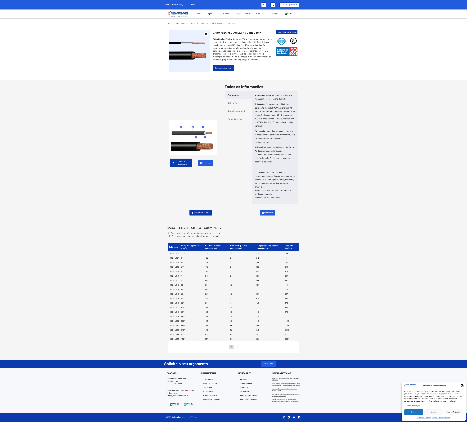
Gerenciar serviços (412, 406)
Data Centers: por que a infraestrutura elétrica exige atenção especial (286, 395)
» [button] (243, 347)
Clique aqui (187, 390)
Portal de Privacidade (248, 399)
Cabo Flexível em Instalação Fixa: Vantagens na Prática (285, 379)
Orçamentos (245, 391)
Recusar (434, 412)
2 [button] (235, 347)
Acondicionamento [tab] (237, 111)
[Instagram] (284, 417)
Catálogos (244, 387)
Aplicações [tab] (233, 103)
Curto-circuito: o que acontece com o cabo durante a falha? (284, 390)
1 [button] (231, 347)
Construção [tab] (233, 95)
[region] (233, 299)
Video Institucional (210, 383)
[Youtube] (294, 417)
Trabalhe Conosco (247, 383)
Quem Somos (208, 379)
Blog (238, 14)
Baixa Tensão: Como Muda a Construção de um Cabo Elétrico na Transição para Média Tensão (286, 384)
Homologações (208, 391)
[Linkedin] (299, 417)
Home (198, 14)
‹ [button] (227, 347)
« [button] (223, 347)
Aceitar (414, 412)
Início (170, 23)
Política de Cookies (424, 418)
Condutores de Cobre (194, 23)
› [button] (239, 347)
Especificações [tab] (235, 119)
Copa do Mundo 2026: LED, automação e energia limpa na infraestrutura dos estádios (285, 400)
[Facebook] (289, 417)
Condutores (179, 23)
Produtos (247, 14)
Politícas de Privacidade (441, 418)
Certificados (207, 387)
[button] (462, 386)
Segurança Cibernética (211, 399)
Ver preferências (454, 412)
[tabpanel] (275, 147)
